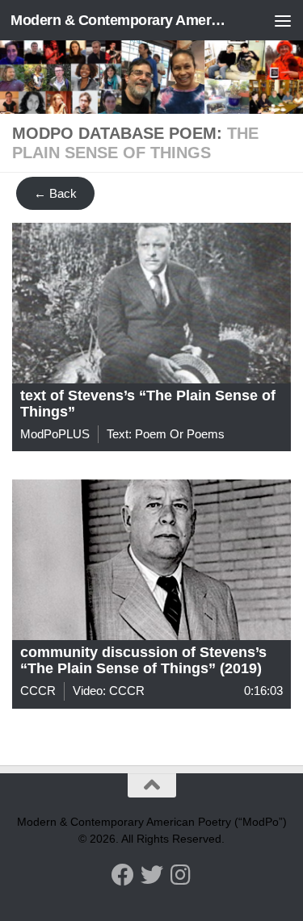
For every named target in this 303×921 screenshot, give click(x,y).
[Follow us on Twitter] (152, 875)
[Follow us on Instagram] (181, 875)
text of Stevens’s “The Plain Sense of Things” (148, 403)
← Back (55, 193)
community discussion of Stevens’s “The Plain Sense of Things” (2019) (143, 660)
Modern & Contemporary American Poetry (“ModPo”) (120, 20)
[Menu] (283, 20)
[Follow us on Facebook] (123, 875)
